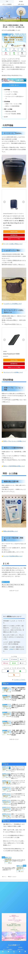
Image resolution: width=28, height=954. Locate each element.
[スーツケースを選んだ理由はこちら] (12, 244)
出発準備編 (7, 89)
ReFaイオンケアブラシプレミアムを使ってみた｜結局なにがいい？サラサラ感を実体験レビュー (13, 843)
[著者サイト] (8, 671)
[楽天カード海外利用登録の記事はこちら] (14, 466)
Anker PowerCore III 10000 (11, 354)
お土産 (4, 584)
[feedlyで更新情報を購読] (20, 671)
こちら (11, 649)
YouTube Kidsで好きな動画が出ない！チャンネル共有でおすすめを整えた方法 (13, 849)
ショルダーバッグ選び (11, 94)
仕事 (9, 584)
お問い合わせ (20, 949)
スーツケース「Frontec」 (12, 92)
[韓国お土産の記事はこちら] (10, 531)
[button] (25, 450)
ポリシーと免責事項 (7, 949)
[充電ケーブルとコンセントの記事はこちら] (14, 441)
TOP (8, 947)
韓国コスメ (5, 586)
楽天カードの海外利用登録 (12, 106)
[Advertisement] (14, 602)
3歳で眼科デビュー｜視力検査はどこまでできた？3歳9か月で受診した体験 (14, 825)
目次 (12, 85)
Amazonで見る (14, 231)
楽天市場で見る (14, 235)
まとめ (6, 116)
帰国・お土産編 (8, 109)
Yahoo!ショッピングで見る (14, 238)
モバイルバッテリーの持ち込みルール (14, 97)
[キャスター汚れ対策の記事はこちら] (12, 556)
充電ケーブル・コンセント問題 (13, 103)
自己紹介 (20, 947)
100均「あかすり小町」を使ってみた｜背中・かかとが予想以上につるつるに (14, 831)
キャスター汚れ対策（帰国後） (13, 113)
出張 (12, 584)
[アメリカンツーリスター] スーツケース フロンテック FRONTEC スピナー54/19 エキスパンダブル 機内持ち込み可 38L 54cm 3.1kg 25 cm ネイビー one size (14, 220)
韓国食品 (11, 586)
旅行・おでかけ (6, 582)
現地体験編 (7, 101)
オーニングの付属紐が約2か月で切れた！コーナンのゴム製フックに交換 (14, 836)
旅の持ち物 (17, 584)
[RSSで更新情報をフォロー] (14, 674)
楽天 (23, 584)
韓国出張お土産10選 (10, 111)
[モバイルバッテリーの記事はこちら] (13, 372)
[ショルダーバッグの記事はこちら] (13, 303)
